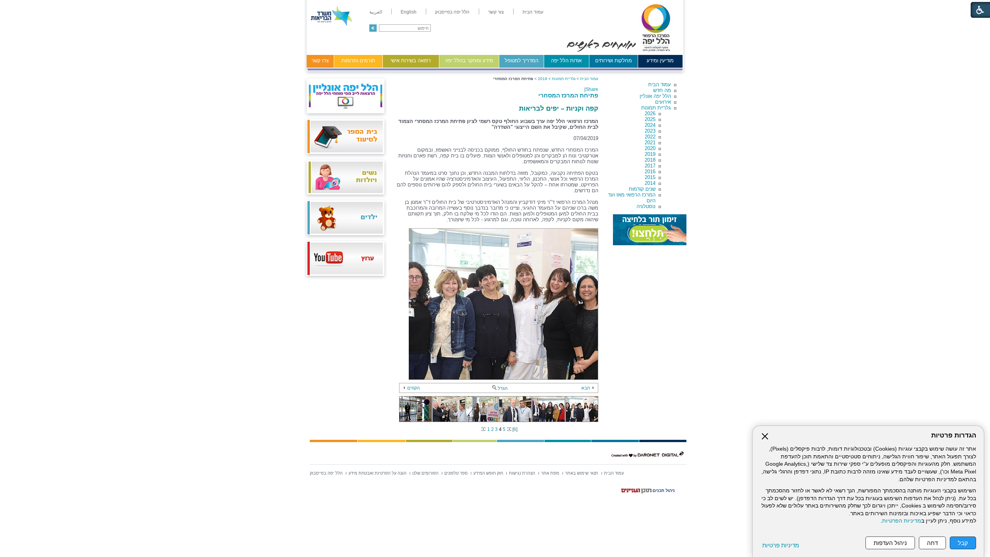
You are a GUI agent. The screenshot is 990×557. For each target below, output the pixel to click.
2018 (650, 160)
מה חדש (662, 90)
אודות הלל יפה (566, 60)
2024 (650, 125)
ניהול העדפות (890, 543)
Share (591, 89)
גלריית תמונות (656, 108)
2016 (650, 171)
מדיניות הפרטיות (901, 521)
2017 (650, 166)
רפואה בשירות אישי (411, 60)
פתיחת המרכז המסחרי (568, 95)
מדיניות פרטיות (780, 545)
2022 (650, 137)
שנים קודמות (642, 189)
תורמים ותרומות (358, 60)
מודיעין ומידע (660, 60)
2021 (650, 142)
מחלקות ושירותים (613, 60)
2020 (650, 148)
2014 (650, 183)
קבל (963, 543)
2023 (650, 131)
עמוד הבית (659, 84)
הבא (585, 388)
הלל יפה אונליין (655, 96)
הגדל (503, 388)
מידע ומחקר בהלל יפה (469, 60)
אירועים (663, 102)
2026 (650, 113)
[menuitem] (532, 12)
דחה (932, 543)
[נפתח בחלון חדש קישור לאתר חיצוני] (649, 229)
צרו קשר (320, 60)
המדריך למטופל (521, 60)
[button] (373, 28)
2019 (650, 154)
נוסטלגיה (646, 206)
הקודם (413, 388)
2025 (650, 119)
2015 (650, 177)
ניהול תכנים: (663, 490)
